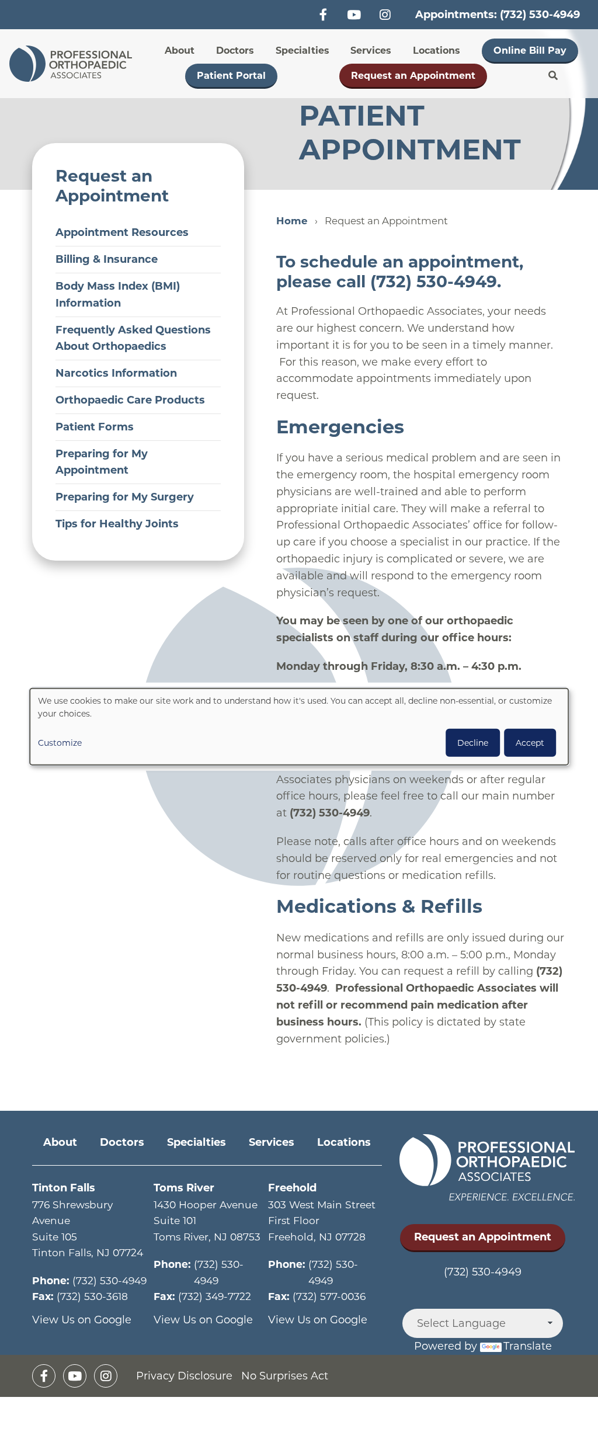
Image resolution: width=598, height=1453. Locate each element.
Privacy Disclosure (184, 1375)
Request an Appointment (413, 75)
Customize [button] (60, 742)
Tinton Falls (63, 1187)
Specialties (302, 50)
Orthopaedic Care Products (130, 400)
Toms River (184, 1187)
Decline (472, 742)
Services (370, 50)
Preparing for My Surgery (124, 497)
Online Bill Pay (529, 50)
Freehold (292, 1187)
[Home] (74, 64)
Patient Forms (94, 426)
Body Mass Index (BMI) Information (117, 295)
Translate (527, 1346)
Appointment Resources (122, 232)
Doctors (235, 50)
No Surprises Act (284, 1375)
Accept (530, 742)
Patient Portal (231, 75)
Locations (436, 50)
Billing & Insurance (106, 259)
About (179, 50)
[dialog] (299, 727)
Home (292, 221)
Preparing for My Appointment (101, 462)
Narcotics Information (116, 373)
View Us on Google (81, 1319)
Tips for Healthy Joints (117, 523)
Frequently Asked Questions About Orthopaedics (133, 338)
